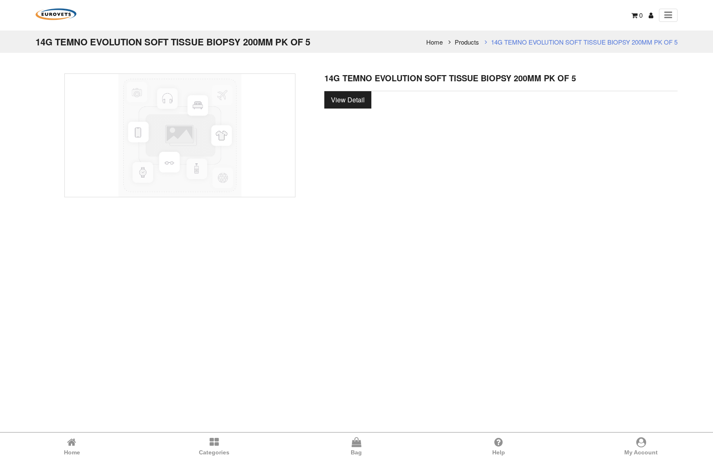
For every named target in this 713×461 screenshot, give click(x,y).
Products (467, 42)
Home (434, 42)
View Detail (348, 99)
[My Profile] (651, 15)
